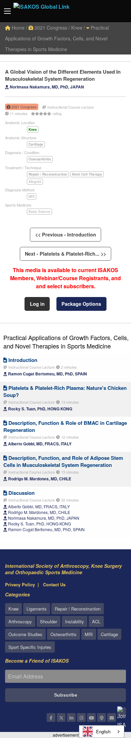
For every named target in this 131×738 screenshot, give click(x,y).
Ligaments (37, 608)
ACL (96, 621)
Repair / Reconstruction (77, 608)
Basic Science (39, 211)
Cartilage (109, 634)
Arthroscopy (20, 621)
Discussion (21, 492)
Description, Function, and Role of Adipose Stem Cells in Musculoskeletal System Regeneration (63, 461)
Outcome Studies (25, 634)
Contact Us (54, 584)
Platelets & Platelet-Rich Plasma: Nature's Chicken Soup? (65, 391)
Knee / (78, 27)
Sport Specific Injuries (29, 647)
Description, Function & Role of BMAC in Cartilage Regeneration (65, 426)
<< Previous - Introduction (65, 234)
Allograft (35, 181)
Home (17, 27)
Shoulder (48, 621)
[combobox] (101, 731)
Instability (74, 621)
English (103, 731)
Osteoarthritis (63, 634)
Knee (13, 608)
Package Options (81, 303)
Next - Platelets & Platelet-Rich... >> (65, 253)
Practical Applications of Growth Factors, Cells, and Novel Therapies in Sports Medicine (57, 38)
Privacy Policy (20, 584)
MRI (32, 196)
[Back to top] (109, 696)
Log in (37, 303)
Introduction (22, 360)
